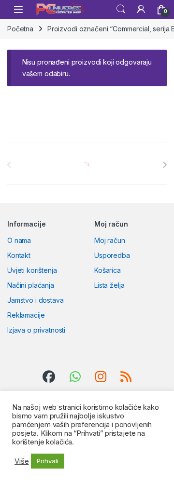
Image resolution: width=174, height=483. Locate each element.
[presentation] (164, 164)
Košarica (107, 270)
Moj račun (109, 240)
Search (121, 9)
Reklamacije (25, 315)
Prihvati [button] (47, 461)
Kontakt (18, 255)
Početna (20, 29)
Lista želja (109, 285)
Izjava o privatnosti (36, 330)
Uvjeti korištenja (32, 270)
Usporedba (112, 255)
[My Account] (141, 9)
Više (21, 461)
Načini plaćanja (30, 285)
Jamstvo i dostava (35, 300)
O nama (19, 240)
